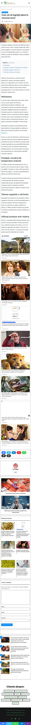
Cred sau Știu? (8, 694)
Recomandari (9, 9)
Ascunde (11, 62)
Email (3, 612)
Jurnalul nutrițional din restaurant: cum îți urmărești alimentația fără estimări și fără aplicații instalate (22, 534)
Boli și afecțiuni (21, 691)
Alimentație (9, 691)
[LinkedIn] (14, 452)
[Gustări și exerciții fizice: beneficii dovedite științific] (23, 545)
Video (26, 700)
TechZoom (22, 715)
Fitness (25, 694)
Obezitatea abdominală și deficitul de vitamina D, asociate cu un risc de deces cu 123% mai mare (20, 657)
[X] (8, 452)
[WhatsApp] (24, 452)
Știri (15, 703)
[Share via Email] (3, 455)
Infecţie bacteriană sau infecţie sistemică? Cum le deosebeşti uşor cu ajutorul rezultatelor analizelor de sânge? (8, 553)
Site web (3, 617)
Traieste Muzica (10, 715)
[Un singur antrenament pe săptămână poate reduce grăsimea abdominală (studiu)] (5, 671)
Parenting (6, 700)
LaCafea (17, 715)
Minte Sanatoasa (11, 697)
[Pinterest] (19, 452)
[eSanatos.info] (10, 3)
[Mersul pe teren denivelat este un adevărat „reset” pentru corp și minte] (5, 664)
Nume (3, 606)
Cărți (17, 694)
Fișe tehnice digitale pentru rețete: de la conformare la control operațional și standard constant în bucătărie (22, 571)
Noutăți (22, 697)
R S (4, 21)
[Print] (8, 455)
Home (4, 9)
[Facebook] (3, 452)
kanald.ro (4, 133)
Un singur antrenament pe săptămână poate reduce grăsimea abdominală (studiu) (19, 670)
